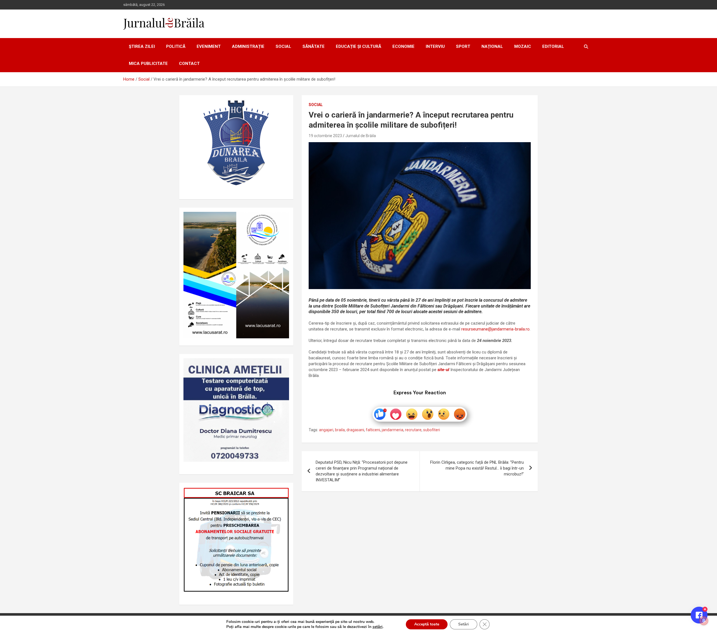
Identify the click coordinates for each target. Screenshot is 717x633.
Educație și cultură (358, 46)
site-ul (443, 369)
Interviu (435, 46)
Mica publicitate (148, 63)
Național (492, 46)
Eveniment (209, 46)
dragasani (355, 430)
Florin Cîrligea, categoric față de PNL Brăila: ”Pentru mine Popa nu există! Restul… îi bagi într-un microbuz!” (477, 468)
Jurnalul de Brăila (360, 135)
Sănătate (313, 46)
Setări (463, 624)
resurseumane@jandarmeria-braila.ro (495, 329)
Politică (175, 46)
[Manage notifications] (703, 620)
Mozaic (522, 46)
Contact (189, 63)
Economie (403, 46)
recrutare (413, 430)
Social (283, 46)
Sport (463, 46)
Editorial (553, 46)
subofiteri (431, 430)
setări (378, 626)
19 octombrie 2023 (325, 135)
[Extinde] (282, 365)
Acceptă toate (426, 624)
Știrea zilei (142, 46)
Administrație (248, 46)
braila (340, 430)
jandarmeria (392, 430)
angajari (326, 430)
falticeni (373, 430)
